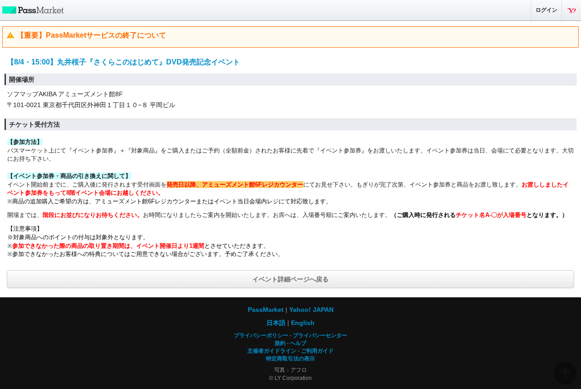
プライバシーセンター (320, 335)
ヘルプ (298, 343)
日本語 (276, 322)
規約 (280, 343)
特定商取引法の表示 (290, 358)
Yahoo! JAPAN (571, 10)
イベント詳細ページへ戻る (290, 279)
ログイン (546, 10)
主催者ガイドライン (271, 351)
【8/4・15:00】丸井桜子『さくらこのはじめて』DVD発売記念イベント (123, 62)
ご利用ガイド (317, 351)
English (303, 322)
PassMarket (32, 9)
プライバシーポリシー (261, 335)
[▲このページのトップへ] (565, 373)
